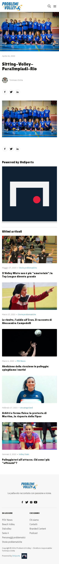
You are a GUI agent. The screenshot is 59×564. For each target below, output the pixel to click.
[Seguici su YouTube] (35, 501)
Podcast (34, 533)
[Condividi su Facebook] (5, 92)
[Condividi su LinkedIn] (17, 92)
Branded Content (38, 528)
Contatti (33, 524)
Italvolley (6, 528)
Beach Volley (8, 524)
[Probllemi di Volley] (12, 6)
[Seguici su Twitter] (27, 501)
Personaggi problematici (13, 537)
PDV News (7, 519)
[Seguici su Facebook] (22, 501)
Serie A (5, 533)
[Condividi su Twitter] (11, 92)
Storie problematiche (12, 541)
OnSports (16, 556)
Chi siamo (34, 519)
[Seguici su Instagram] (31, 501)
